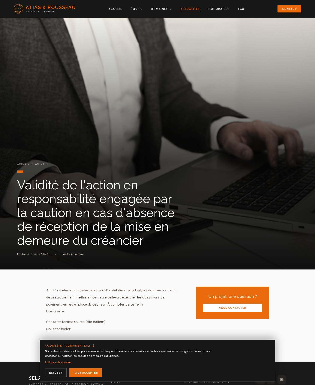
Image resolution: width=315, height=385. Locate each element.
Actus (40, 164)
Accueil (115, 9)
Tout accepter (85, 372)
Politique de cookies (58, 362)
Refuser (55, 372)
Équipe (136, 9)
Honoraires (219, 9)
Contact (289, 9)
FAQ (241, 9)
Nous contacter (232, 307)
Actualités (190, 9)
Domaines (159, 9)
